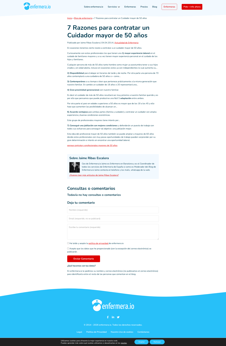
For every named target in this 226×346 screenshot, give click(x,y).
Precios (144, 6)
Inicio (69, 18)
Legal (79, 332)
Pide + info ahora (191, 6)
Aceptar (141, 342)
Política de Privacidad (96, 332)
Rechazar (157, 342)
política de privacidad (99, 243)
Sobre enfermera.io (93, 6)
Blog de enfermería (83, 18)
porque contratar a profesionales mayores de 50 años (92, 145)
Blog (154, 6)
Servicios (112, 6)
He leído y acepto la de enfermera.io (96, 243)
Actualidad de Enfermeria (126, 42)
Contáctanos (143, 332)
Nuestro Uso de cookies (122, 332)
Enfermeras (130, 6)
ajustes (124, 343)
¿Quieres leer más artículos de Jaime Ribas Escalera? (94, 175)
